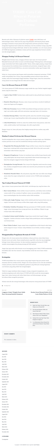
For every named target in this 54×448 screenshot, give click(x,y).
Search (22, 304)
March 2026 (4, 366)
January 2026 (5, 371)
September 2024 (5, 411)
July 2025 (4, 386)
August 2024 (4, 414)
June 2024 (4, 419)
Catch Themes (36, 444)
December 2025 (5, 374)
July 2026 (4, 356)
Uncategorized (7, 285)
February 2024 (5, 429)
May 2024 (4, 421)
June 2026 (4, 359)
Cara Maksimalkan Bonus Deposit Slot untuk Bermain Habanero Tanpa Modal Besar (41, 324)
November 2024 (5, 406)
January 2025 (5, 401)
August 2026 (4, 354)
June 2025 (4, 389)
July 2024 (4, 416)
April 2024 (4, 424)
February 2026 (5, 369)
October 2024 (5, 409)
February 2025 (5, 399)
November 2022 (5, 431)
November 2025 (5, 376)
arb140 (4, 2)
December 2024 (5, 404)
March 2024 (4, 426)
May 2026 (4, 361)
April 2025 (4, 394)
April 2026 (4, 364)
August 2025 (4, 384)
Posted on (27, 29)
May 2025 (4, 391)
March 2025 (4, 396)
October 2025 (5, 379)
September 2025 (5, 381)
